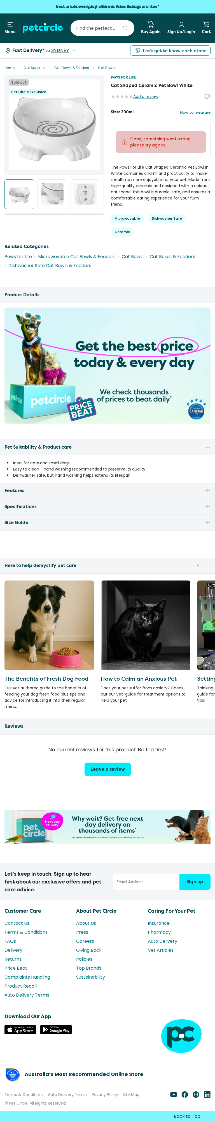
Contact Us (16, 923)
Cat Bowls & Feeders (71, 67)
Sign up (194, 882)
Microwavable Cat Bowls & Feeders (77, 256)
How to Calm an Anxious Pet (139, 678)
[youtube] (173, 1096)
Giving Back (89, 950)
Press (82, 932)
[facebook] (184, 1096)
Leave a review (107, 769)
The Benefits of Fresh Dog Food (46, 678)
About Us (86, 923)
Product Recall (20, 986)
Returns (13, 959)
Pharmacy (159, 932)
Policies (84, 959)
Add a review (145, 96)
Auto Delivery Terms (26, 995)
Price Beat (15, 968)
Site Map (131, 1094)
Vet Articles (161, 950)
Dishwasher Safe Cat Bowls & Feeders (49, 265)
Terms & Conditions (26, 932)
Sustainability (90, 977)
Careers (85, 941)
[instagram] (196, 1096)
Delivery (13, 950)
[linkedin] (207, 1096)
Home (9, 67)
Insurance (159, 923)
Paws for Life (123, 77)
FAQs (10, 941)
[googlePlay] (56, 1032)
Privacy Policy (105, 1094)
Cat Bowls (106, 67)
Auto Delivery (162, 941)
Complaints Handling (27, 977)
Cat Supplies (34, 67)
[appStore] (20, 1032)
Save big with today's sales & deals (107, 6)
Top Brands (88, 968)
